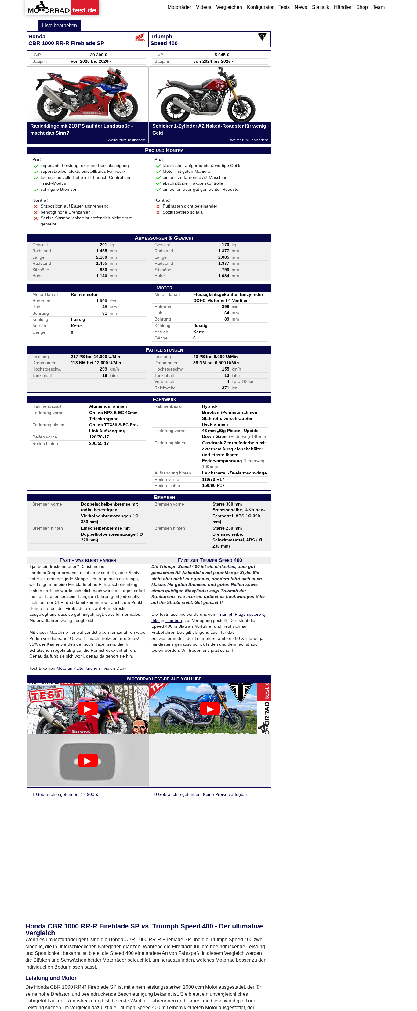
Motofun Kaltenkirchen (78, 668)
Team (379, 7)
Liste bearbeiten (59, 25)
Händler (342, 7)
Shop (362, 7)
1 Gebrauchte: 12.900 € (65, 794)
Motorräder (179, 7)
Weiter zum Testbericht (126, 140)
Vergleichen (229, 7)
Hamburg (174, 620)
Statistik (320, 7)
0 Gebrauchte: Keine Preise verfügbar (200, 794)
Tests (284, 7)
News (301, 7)
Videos (203, 7)
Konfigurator (260, 7)
